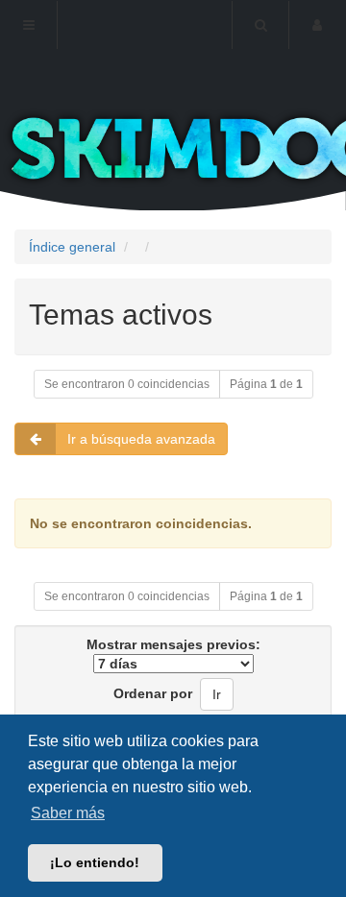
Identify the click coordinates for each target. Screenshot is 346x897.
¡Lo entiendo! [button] (94, 862)
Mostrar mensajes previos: (173, 644)
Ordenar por (152, 693)
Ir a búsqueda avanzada (141, 439)
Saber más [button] (68, 813)
